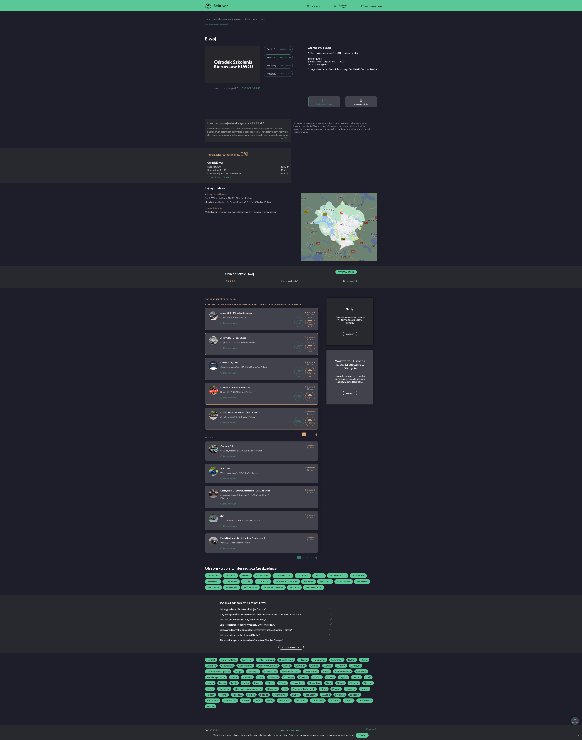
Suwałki (326, 694)
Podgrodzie (343, 581)
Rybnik (223, 694)
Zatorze (294, 587)
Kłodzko (247, 677)
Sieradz (264, 694)
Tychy (270, 700)
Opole (210, 689)
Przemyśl (350, 689)
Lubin (234, 683)
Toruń (258, 700)
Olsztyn (248, 19)
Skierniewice (280, 694)
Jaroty (255, 19)
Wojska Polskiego (273, 587)
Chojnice (211, 665)
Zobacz (350, 334)
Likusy (247, 581)
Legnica (343, 677)
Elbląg (286, 665)
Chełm (364, 659)
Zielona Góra (365, 700)
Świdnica (340, 694)
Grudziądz (253, 671)
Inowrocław (270, 671)
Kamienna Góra (343, 671)
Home (207, 19)
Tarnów (245, 700)
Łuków (257, 683)
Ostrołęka (224, 689)
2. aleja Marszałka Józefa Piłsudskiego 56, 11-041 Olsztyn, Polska (342, 69)
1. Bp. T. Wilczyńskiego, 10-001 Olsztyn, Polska (333, 52)
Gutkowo (303, 576)
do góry (575, 722)
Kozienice (288, 677)
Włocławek (318, 700)
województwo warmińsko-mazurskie (227, 19)
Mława (282, 683)
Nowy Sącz (297, 683)
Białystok (247, 659)
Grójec (238, 671)
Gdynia (327, 665)
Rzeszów (237, 694)
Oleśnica (353, 683)
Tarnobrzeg (230, 700)
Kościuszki (231, 581)
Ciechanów (227, 665)
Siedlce (251, 694)
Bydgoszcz (337, 659)
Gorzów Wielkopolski (218, 671)
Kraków (303, 677)
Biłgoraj (303, 659)
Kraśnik (317, 677)
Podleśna (362, 581)
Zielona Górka (313, 587)
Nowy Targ (315, 683)
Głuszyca (356, 665)
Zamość (349, 700)
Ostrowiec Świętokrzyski (248, 689)
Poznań (336, 689)
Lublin (245, 683)
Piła (285, 689)
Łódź (368, 677)
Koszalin (273, 677)
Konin (260, 677)
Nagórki (308, 581)
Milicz (270, 683)
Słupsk (295, 694)
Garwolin (300, 665)
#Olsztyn (209, 211)
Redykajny (231, 587)
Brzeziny (230, 576)
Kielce (234, 677)
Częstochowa (245, 665)
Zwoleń (211, 706)
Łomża (210, 683)
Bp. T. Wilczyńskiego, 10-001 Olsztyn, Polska (228, 198)
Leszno (356, 677)
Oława (340, 683)
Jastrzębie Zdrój (290, 671)
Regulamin (371, 729)
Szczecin (354, 694)
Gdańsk (314, 665)
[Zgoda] (578, 735)
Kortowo (213, 581)
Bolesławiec (319, 659)
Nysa (328, 683)
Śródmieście (250, 587)
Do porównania (230, 323)
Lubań (222, 683)
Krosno (330, 677)
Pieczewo (325, 581)
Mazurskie (263, 581)
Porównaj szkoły (361, 104)
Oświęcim (272, 689)
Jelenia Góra (310, 671)
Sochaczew (310, 694)
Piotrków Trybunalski (303, 689)
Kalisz (326, 671)
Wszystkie (213, 576)
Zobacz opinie (250, 88)
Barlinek (211, 659)
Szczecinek (212, 700)
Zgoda (362, 735)
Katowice (361, 671)
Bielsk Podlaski (266, 659)
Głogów (341, 665)
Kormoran (358, 576)
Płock (324, 689)
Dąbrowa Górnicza (268, 665)
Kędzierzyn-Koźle (216, 677)
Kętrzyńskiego (337, 576)
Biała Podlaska (229, 659)
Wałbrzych (284, 700)
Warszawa (300, 700)
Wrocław (334, 700)
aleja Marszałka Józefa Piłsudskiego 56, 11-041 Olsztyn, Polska (238, 201)
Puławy (364, 689)
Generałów (262, 576)
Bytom (351, 659)
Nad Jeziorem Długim (286, 581)
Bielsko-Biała (286, 659)
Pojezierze (213, 587)
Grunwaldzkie (283, 576)
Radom (210, 694)
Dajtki (245, 576)
